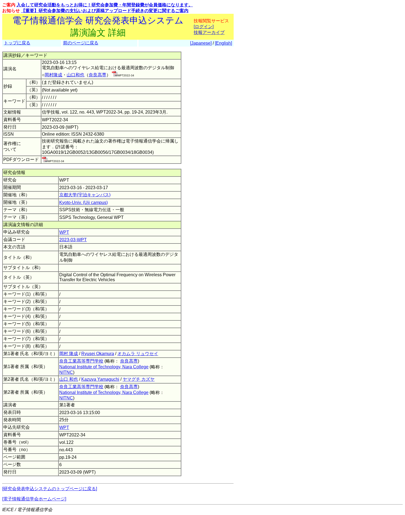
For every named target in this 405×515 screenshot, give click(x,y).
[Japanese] (201, 43)
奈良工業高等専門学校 (81, 361)
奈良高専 (97, 75)
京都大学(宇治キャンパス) (84, 194)
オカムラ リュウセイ (137, 353)
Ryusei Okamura (97, 353)
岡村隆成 (53, 75)
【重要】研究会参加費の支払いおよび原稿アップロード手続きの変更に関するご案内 (104, 10)
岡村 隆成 (68, 353)
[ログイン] (204, 26)
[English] (223, 43)
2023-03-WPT (73, 239)
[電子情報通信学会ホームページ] (34, 499)
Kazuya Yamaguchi (100, 379)
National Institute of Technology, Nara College (103, 366)
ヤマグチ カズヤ (139, 379)
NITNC (66, 372)
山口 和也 (68, 379)
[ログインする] (114, 75)
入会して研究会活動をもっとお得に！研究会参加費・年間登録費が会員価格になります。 (105, 4)
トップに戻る (17, 43)
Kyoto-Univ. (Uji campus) (83, 202)
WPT (64, 232)
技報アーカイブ (209, 32)
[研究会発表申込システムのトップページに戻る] (49, 488)
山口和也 (75, 75)
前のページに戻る (80, 43)
